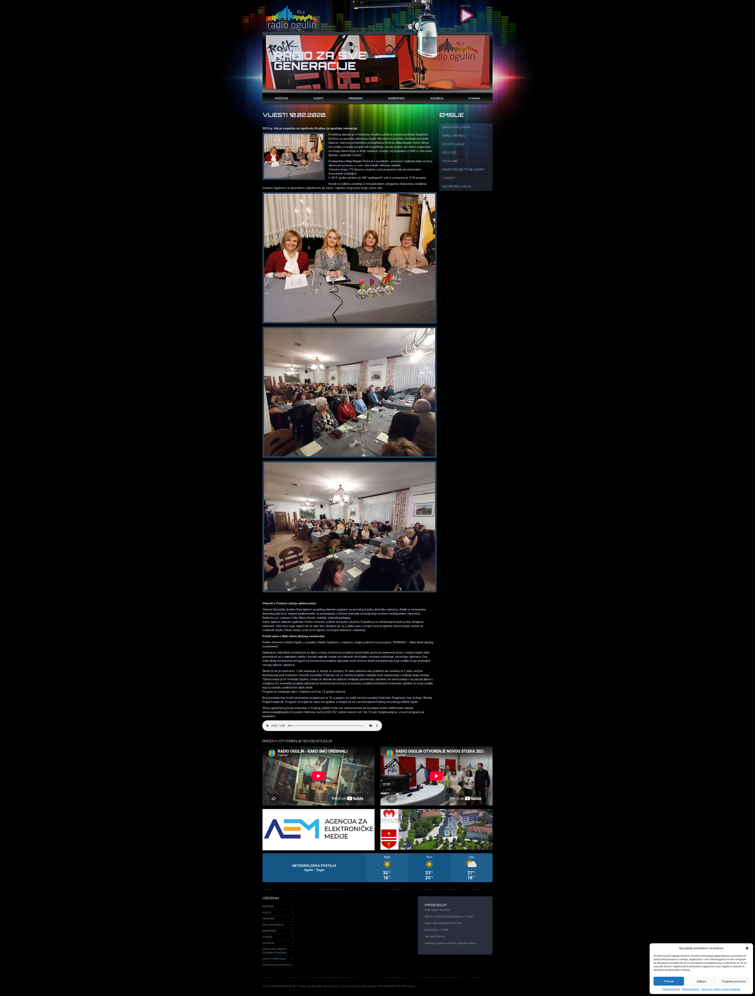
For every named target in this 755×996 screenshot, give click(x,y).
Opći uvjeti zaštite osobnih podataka (720, 989)
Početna (281, 98)
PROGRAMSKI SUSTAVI (391, 986)
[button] (747, 948)
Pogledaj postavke (734, 981)
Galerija (436, 98)
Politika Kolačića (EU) (276, 964)
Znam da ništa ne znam (463, 169)
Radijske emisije (273, 924)
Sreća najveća (456, 127)
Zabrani (701, 981)
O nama (474, 98)
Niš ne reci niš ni (456, 186)
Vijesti (318, 98)
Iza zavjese (453, 144)
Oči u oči (449, 152)
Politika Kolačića (671, 989)
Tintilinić (450, 161)
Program (356, 98)
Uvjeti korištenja (274, 958)
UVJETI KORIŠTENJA (275, 986)
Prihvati (669, 981)
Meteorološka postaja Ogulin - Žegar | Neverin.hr (377, 867)
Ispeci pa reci (454, 135)
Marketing (396, 98)
